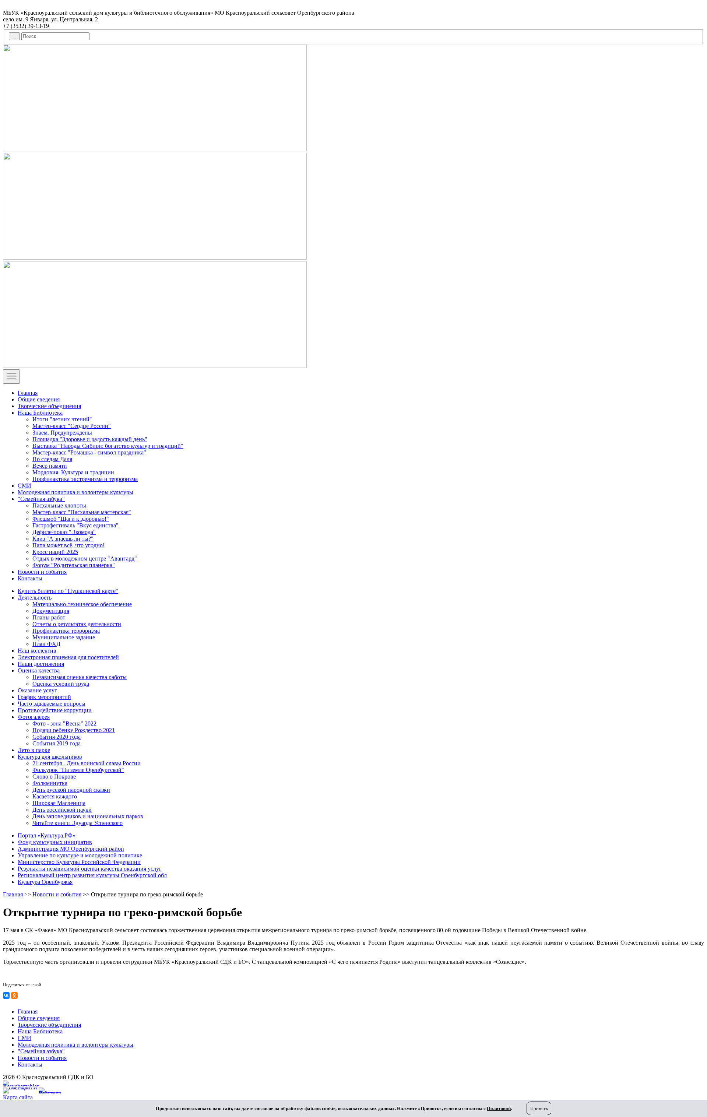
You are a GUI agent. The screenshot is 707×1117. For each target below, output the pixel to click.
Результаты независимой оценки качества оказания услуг (90, 868)
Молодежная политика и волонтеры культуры (75, 492)
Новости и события (42, 572)
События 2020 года (56, 737)
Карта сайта (18, 1097)
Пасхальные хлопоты (59, 505)
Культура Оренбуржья (45, 882)
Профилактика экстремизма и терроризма (85, 479)
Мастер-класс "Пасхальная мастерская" (81, 512)
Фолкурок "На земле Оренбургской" (78, 770)
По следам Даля (52, 459)
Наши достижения (41, 664)
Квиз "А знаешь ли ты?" (63, 538)
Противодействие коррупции (55, 710)
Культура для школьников (50, 757)
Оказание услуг (37, 690)
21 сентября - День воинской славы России (86, 763)
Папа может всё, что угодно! (68, 545)
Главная (28, 393)
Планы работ (48, 617)
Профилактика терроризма (66, 631)
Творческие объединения (49, 406)
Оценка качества (39, 670)
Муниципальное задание (63, 637)
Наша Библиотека (40, 413)
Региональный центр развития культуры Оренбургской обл (92, 875)
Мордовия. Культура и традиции (73, 472)
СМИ (24, 485)
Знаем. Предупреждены (62, 432)
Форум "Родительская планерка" (73, 565)
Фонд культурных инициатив (55, 842)
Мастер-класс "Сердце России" (71, 426)
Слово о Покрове (54, 776)
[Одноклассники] (14, 995)
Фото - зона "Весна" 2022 (64, 723)
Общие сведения (39, 399)
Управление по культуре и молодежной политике (80, 855)
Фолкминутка (49, 783)
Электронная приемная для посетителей (68, 657)
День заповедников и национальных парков (87, 816)
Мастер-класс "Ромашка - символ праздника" (89, 452)
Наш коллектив (37, 650)
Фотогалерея (34, 717)
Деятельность (35, 597)
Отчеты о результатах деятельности (76, 624)
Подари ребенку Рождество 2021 (73, 730)
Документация (50, 611)
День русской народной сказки (71, 790)
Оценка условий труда (60, 684)
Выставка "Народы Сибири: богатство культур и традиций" (107, 446)
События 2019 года (56, 743)
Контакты (30, 578)
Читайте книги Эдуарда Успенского (77, 823)
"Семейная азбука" (41, 499)
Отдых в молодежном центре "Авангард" (84, 558)
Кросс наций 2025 (55, 552)
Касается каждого (54, 796)
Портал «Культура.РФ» (46, 835)
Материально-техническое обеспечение (82, 604)
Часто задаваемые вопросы (51, 703)
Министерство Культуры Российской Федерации (79, 862)
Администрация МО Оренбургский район (71, 849)
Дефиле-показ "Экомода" (64, 532)
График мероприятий (44, 697)
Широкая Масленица (58, 803)
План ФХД (46, 644)
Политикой (499, 1108)
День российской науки (62, 810)
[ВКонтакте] (6, 995)
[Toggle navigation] (11, 376)
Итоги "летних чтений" (62, 419)
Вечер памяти (49, 466)
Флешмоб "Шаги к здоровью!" (70, 519)
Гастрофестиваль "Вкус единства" (75, 525)
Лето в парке (34, 750)
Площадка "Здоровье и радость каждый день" (89, 439)
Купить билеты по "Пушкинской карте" (68, 591)
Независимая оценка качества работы (79, 677)
